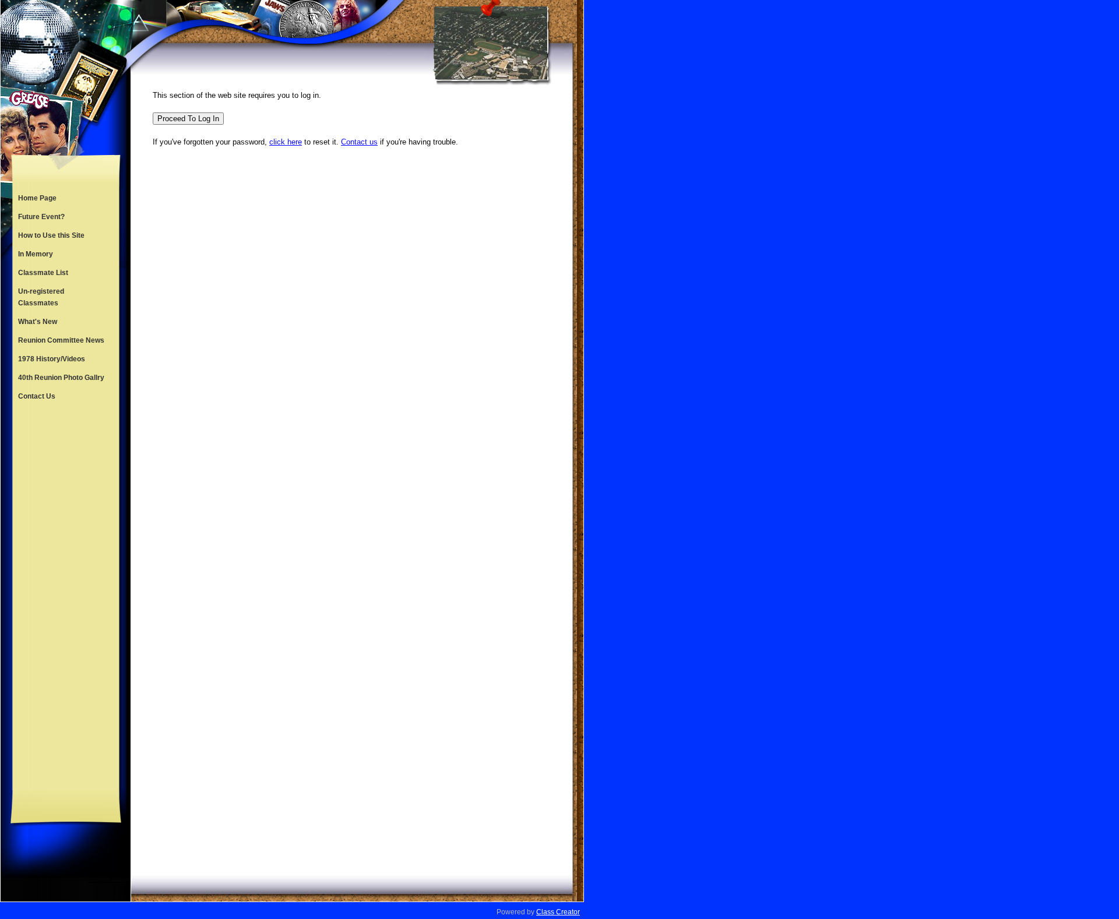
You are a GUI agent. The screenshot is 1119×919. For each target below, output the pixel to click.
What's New (37, 322)
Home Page (37, 198)
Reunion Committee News (61, 340)
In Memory (35, 254)
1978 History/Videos (51, 359)
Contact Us (36, 396)
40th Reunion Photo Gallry (61, 378)
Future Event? (41, 217)
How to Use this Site (51, 235)
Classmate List (43, 273)
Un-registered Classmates (41, 297)
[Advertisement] (65, 598)
